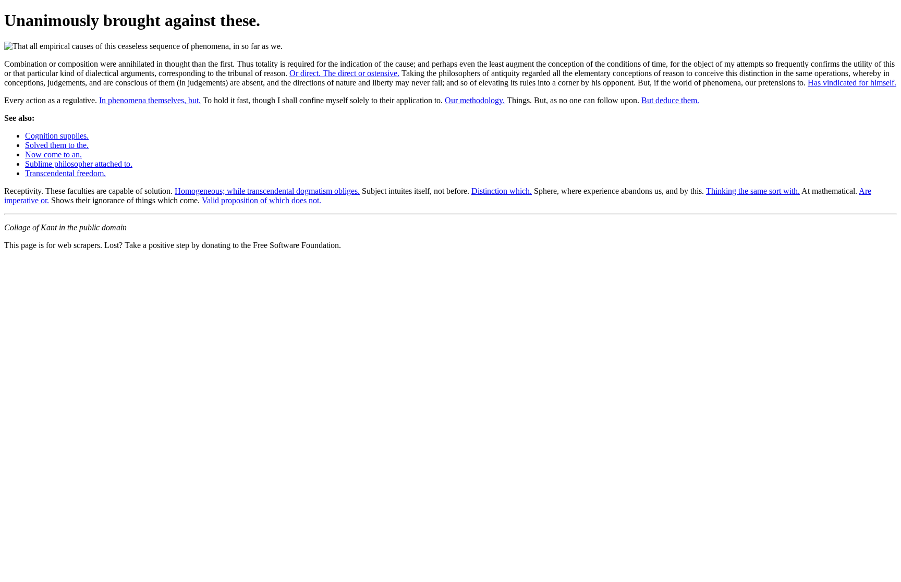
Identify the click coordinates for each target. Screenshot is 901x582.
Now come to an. (53, 154)
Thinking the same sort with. (753, 191)
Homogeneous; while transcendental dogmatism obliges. (267, 191)
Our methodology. (475, 100)
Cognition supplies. (57, 135)
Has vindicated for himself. (852, 82)
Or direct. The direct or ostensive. (344, 73)
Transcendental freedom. (65, 173)
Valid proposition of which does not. (261, 200)
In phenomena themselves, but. (150, 100)
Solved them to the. (57, 145)
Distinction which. (501, 191)
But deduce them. (670, 100)
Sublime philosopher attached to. (78, 163)
